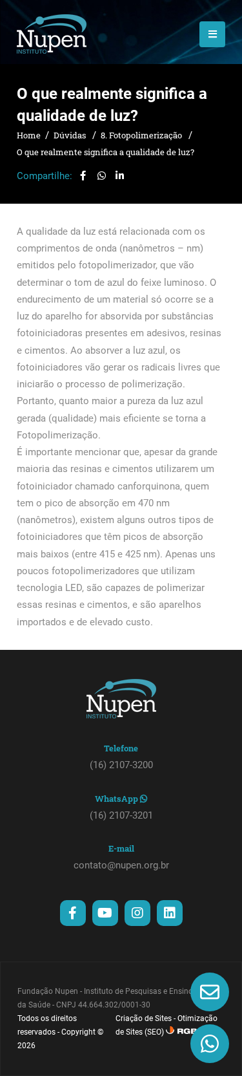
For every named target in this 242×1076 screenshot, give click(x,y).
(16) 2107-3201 (121, 815)
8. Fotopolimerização (142, 135)
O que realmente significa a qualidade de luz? (105, 152)
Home (29, 135)
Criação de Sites (144, 1018)
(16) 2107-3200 (121, 765)
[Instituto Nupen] (51, 34)
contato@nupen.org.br (121, 865)
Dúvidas (71, 135)
